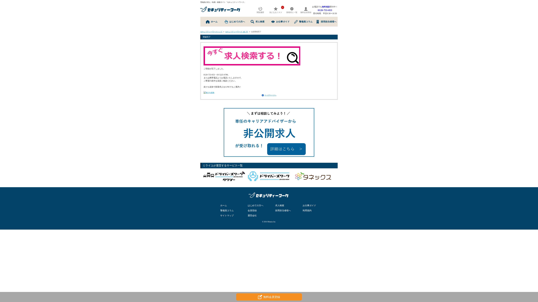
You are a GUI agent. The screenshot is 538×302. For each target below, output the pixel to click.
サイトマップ (227, 215)
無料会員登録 (271, 297)
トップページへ (270, 95)
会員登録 (252, 210)
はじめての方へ (237, 21)
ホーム (214, 21)
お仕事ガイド (283, 21)
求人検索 (260, 21)
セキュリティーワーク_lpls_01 (236, 32)
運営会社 (252, 215)
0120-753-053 (325, 10)
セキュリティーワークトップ (211, 32)
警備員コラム (306, 21)
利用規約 (307, 210)
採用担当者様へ (329, 21)
